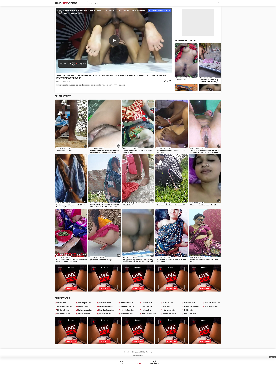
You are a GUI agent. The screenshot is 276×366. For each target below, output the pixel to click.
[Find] (219, 3)
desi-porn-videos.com (191, 306)
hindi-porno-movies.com (192, 314)
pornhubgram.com (84, 303)
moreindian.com (189, 303)
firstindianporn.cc (127, 314)
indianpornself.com (169, 314)
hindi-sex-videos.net (64, 306)
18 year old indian (106, 85)
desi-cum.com (147, 303)
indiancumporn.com (106, 306)
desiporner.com (83, 306)
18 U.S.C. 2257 (138, 355)
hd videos (62, 85)
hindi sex (86, 85)
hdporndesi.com (147, 306)
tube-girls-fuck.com (149, 314)
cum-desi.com (168, 303)
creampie (122, 85)
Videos (138, 364)
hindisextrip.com (84, 314)
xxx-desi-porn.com (211, 306)
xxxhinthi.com (189, 310)
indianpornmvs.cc (127, 303)
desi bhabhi (95, 85)
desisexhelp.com (105, 303)
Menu (271, 357)
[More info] (85, 146)
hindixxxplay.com (63, 310)
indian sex (71, 85)
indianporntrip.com (169, 310)
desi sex (79, 85)
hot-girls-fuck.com (127, 310)
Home (121, 364)
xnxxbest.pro (62, 303)
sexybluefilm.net (105, 314)
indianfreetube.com (127, 306)
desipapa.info (146, 310)
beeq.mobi (166, 306)
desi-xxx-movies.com (212, 303)
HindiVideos (66, 3)
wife (116, 85)
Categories (154, 364)
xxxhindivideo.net (63, 314)
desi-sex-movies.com (106, 310)
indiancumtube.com (85, 310)
